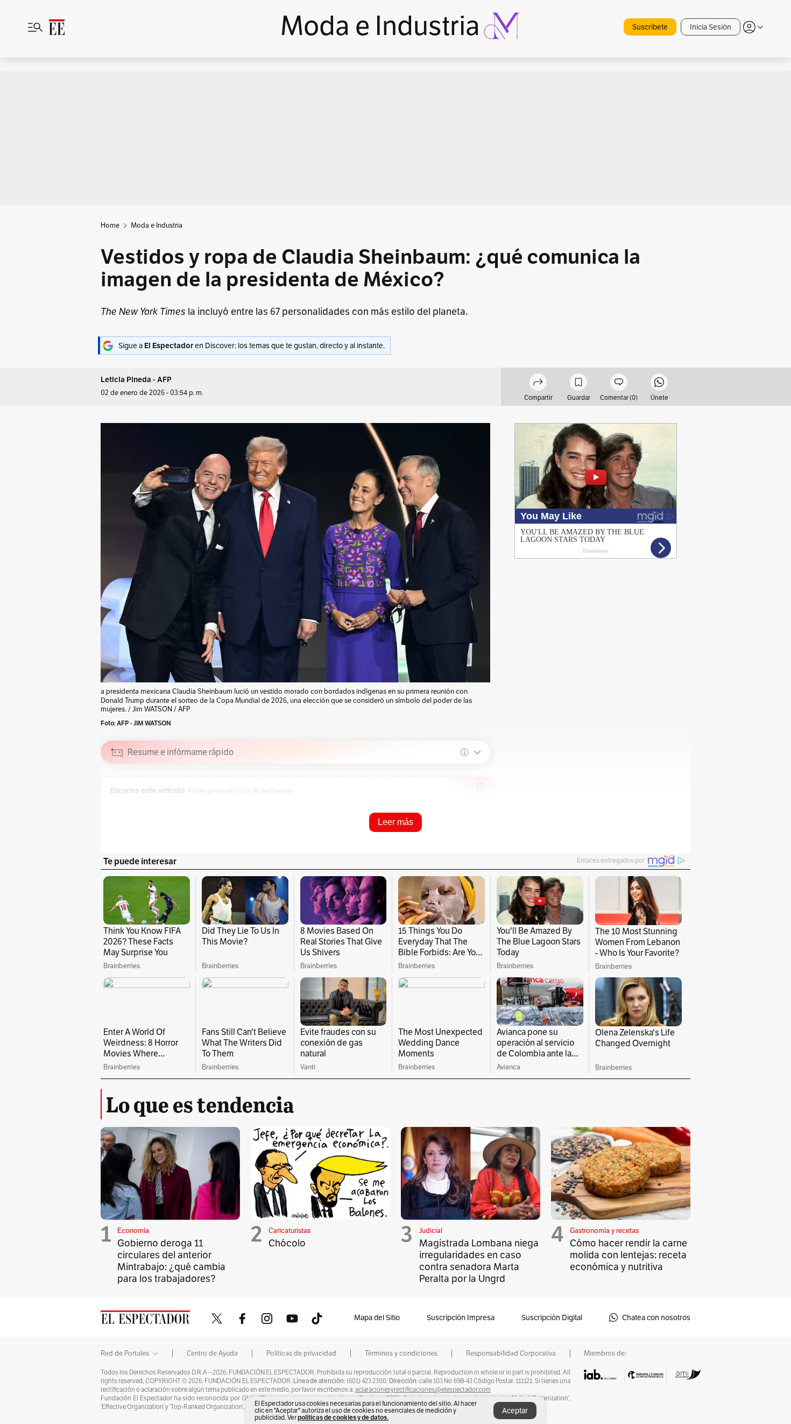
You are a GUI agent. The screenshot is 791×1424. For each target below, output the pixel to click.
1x (456, 805)
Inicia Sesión (710, 27)
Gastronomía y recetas (604, 1230)
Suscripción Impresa (461, 1317)
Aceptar (515, 1410)
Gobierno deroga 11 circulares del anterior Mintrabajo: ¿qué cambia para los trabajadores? (171, 1261)
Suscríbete (650, 27)
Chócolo (287, 1243)
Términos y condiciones (401, 1353)
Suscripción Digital (551, 1317)
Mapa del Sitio (377, 1317)
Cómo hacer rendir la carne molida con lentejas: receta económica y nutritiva (628, 1255)
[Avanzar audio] (440, 805)
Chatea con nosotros (656, 1317)
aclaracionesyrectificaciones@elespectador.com (423, 1389)
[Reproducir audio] (117, 805)
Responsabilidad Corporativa (511, 1353)
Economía (133, 1230)
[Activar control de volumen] (473, 806)
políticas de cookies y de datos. (343, 1417)
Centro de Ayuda (212, 1353)
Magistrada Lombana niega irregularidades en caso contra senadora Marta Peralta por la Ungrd (479, 1261)
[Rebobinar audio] (423, 805)
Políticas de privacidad (301, 1353)
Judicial (430, 1230)
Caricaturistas (289, 1230)
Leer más (395, 822)
